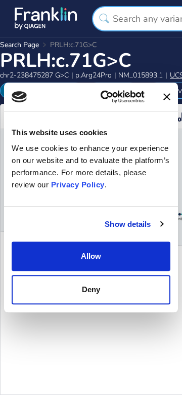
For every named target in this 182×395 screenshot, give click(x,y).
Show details (128, 224)
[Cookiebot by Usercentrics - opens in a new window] (107, 96)
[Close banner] (166, 96)
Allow (91, 256)
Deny (91, 289)
